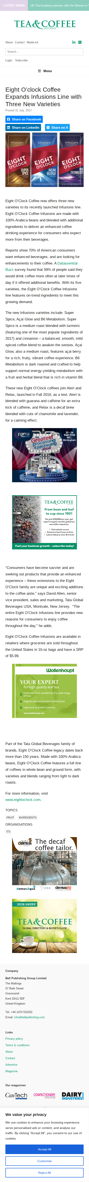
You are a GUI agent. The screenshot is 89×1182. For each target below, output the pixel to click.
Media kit (32, 42)
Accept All (44, 1149)
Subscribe (21, 60)
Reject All (44, 1172)
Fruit (10, 817)
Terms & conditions (17, 1045)
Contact (20, 42)
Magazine (11, 1071)
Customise (44, 1161)
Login (8, 60)
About (9, 42)
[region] (44, 1144)
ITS (8, 831)
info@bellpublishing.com (29, 1017)
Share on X (59, 127)
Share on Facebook (26, 119)
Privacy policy (14, 1038)
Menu (47, 71)
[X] (79, 42)
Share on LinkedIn (25, 127)
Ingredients (28, 817)
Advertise (11, 1064)
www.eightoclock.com (22, 800)
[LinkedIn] (73, 42)
